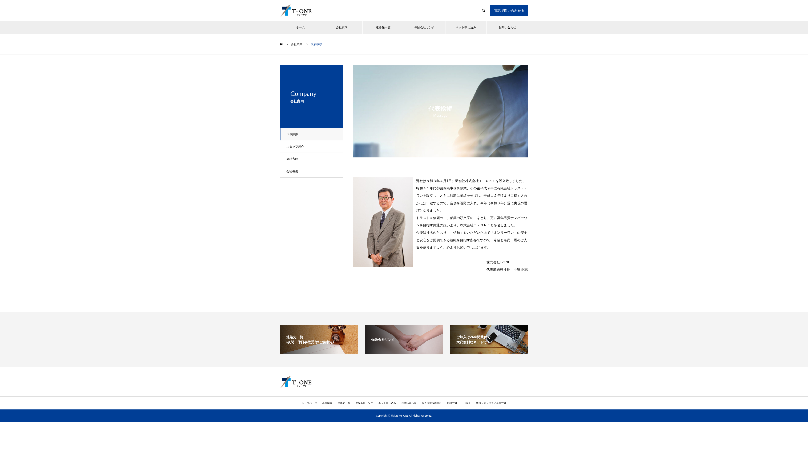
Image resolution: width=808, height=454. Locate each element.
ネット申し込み (466, 27)
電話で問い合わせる (509, 10)
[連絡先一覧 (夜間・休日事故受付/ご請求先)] (319, 352)
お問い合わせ (507, 27)
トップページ (309, 403)
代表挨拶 (292, 134)
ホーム (300, 27)
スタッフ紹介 (295, 146)
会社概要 (292, 171)
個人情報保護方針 (432, 403)
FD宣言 (466, 403)
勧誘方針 (452, 403)
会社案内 (342, 27)
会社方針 (292, 159)
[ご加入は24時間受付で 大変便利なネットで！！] (489, 352)
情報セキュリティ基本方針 (491, 403)
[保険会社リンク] (404, 352)
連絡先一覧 (383, 27)
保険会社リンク (424, 27)
